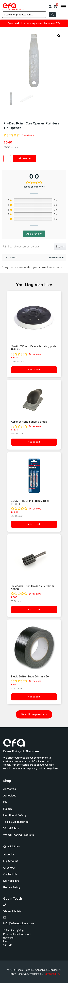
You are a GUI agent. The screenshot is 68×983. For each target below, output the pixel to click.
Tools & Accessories (16, 821)
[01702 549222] (4, 905)
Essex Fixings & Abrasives (13, 9)
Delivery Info (11, 880)
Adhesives (9, 795)
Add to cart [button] (34, 369)
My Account (10, 861)
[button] (59, 36)
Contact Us (10, 874)
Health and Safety (14, 815)
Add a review (34, 233)
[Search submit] (52, 14)
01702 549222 (12, 910)
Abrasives (9, 789)
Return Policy (11, 887)
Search (60, 246)
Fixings (7, 808)
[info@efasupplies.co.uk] (4, 917)
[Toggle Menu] (63, 6)
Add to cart (24, 158)
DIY (5, 802)
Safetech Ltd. (52, 973)
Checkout (9, 867)
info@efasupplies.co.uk (18, 923)
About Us (9, 854)
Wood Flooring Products (18, 835)
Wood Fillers (11, 828)
